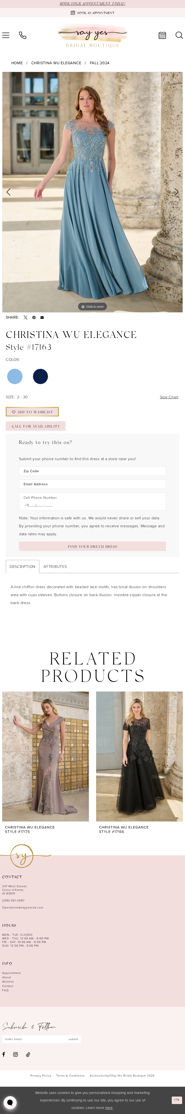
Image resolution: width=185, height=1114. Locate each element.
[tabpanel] (92, 192)
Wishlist (8, 981)
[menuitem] (22, 35)
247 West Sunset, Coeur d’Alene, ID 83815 (14, 890)
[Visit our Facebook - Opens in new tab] (3, 1054)
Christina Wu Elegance (56, 63)
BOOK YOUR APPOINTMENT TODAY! (92, 4)
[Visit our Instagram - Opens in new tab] (15, 1054)
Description (22, 566)
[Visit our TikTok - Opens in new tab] (28, 1054)
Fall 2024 (100, 63)
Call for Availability (36, 426)
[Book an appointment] (162, 35)
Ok (177, 1100)
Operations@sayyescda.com (22, 907)
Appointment (11, 973)
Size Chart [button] (169, 397)
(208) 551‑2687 (13, 900)
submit (73, 1039)
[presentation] (45, 756)
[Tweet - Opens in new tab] (25, 317)
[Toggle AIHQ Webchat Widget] (10, 1102)
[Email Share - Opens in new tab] (42, 317)
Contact (7, 986)
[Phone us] (22, 35)
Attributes (55, 566)
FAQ (5, 990)
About (6, 977)
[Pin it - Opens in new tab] (34, 317)
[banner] (92, 35)
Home (17, 63)
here (109, 1107)
